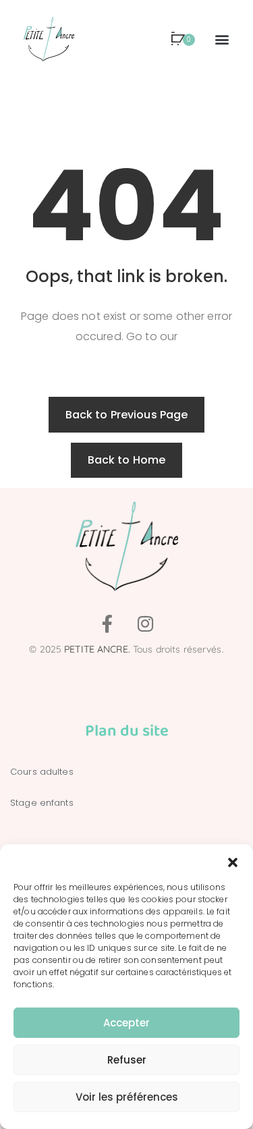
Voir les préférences (127, 1097)
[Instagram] (145, 623)
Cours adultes (42, 771)
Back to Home (127, 460)
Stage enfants (42, 802)
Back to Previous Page (126, 414)
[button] (233, 861)
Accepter (126, 1023)
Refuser (126, 1060)
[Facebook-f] (107, 623)
